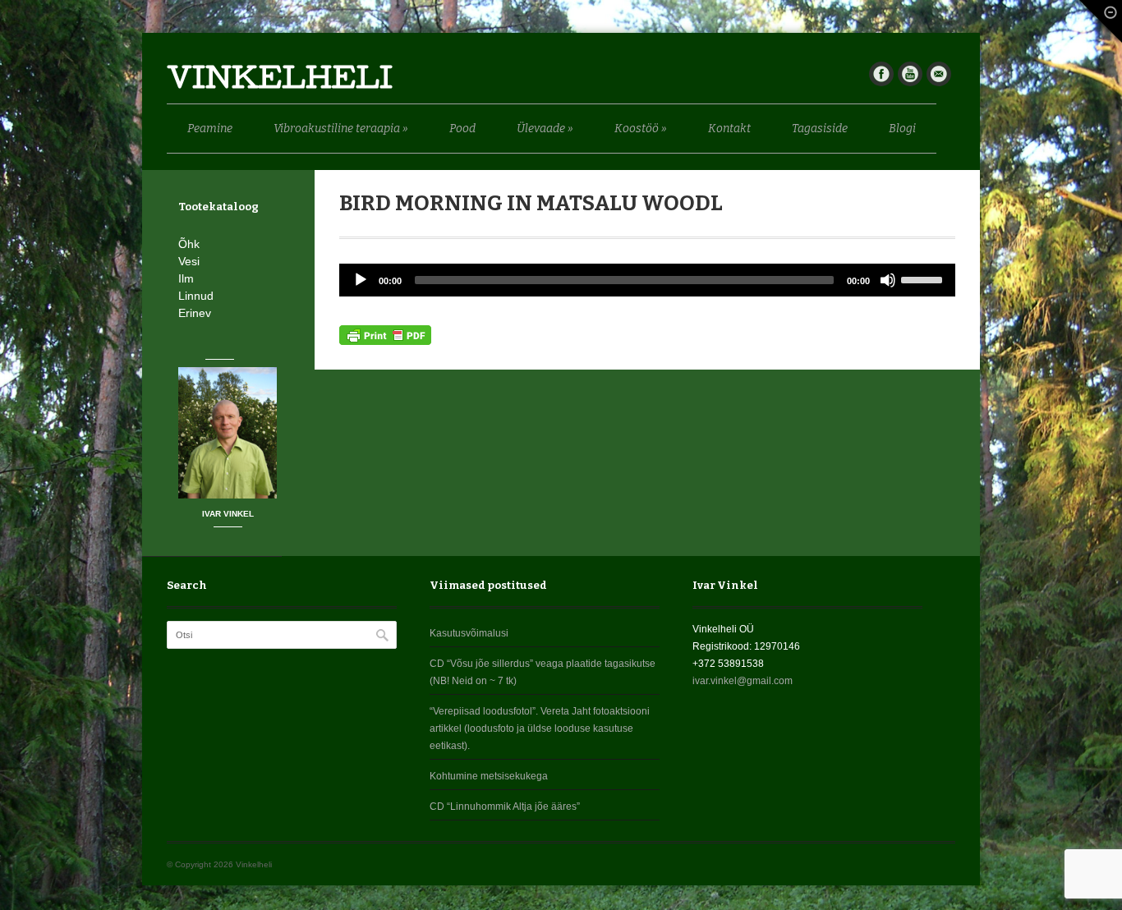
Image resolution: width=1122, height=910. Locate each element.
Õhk (189, 243)
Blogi (902, 129)
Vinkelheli (280, 81)
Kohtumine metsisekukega (489, 776)
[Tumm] (888, 280)
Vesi (189, 261)
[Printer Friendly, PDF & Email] (385, 334)
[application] (647, 280)
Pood (462, 129)
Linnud (196, 295)
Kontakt (729, 129)
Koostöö (640, 129)
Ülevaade (545, 129)
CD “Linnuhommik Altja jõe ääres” (505, 806)
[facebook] (881, 74)
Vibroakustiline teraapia (341, 129)
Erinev (194, 312)
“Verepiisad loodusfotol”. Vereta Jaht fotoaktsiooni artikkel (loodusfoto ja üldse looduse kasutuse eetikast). (540, 728)
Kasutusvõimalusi (469, 633)
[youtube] (910, 74)
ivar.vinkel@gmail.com (742, 681)
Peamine (209, 129)
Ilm (186, 278)
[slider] (924, 278)
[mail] (939, 74)
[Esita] (360, 280)
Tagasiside (820, 129)
